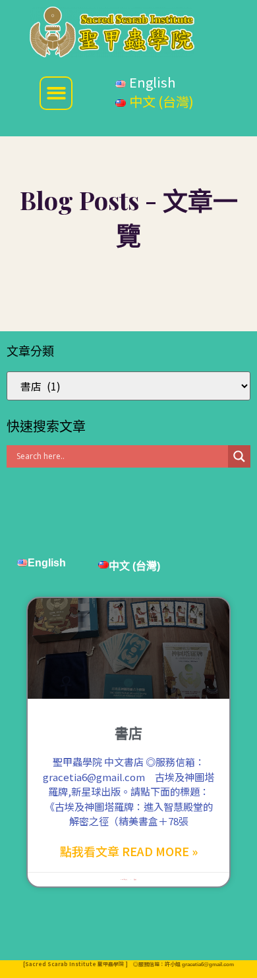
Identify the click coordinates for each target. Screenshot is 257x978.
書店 (128, 733)
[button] (56, 93)
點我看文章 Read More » (129, 850)
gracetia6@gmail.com (208, 964)
